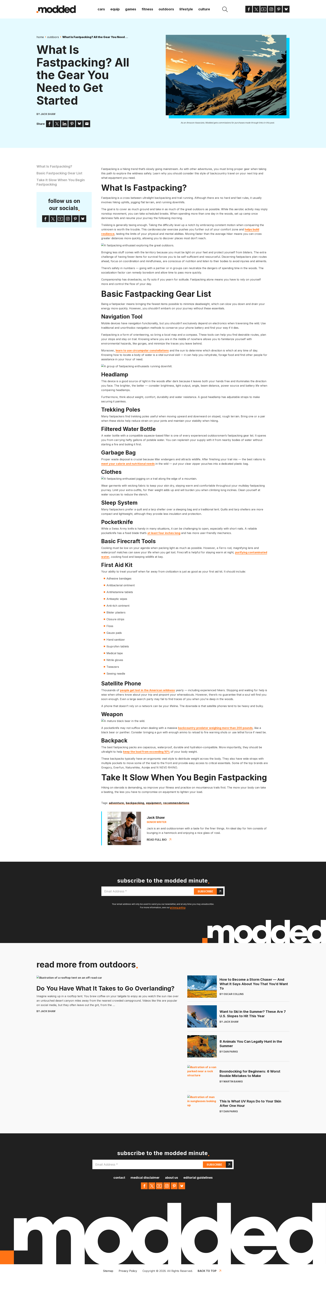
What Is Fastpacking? (54, 166)
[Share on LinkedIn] (64, 123)
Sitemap (108, 1271)
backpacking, (135, 803)
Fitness (147, 9)
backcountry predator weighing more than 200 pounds (215, 728)
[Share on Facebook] (49, 123)
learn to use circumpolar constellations (142, 350)
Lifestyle (186, 9)
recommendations (176, 803)
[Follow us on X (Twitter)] (256, 9)
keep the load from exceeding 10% (146, 751)
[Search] (225, 9)
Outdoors (166, 9)
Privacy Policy (128, 1271)
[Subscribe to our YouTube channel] (263, 9)
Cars (101, 9)
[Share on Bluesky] (79, 123)
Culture (204, 9)
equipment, (154, 803)
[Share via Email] (86, 123)
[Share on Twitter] (56, 123)
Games (130, 9)
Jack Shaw (48, 114)
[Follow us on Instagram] (271, 9)
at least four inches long (163, 533)
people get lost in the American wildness (147, 690)
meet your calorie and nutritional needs (128, 463)
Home (40, 37)
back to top (207, 1271)
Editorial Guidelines (198, 1177)
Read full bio (157, 839)
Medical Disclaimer (145, 1177)
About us (171, 1177)
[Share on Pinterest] (71, 123)
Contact (119, 1177)
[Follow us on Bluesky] (286, 9)
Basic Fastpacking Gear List (59, 173)
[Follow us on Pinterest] (278, 9)
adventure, (117, 803)
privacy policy (177, 907)
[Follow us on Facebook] (248, 9)
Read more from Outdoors (86, 964)
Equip (115, 9)
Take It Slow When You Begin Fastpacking (61, 182)
